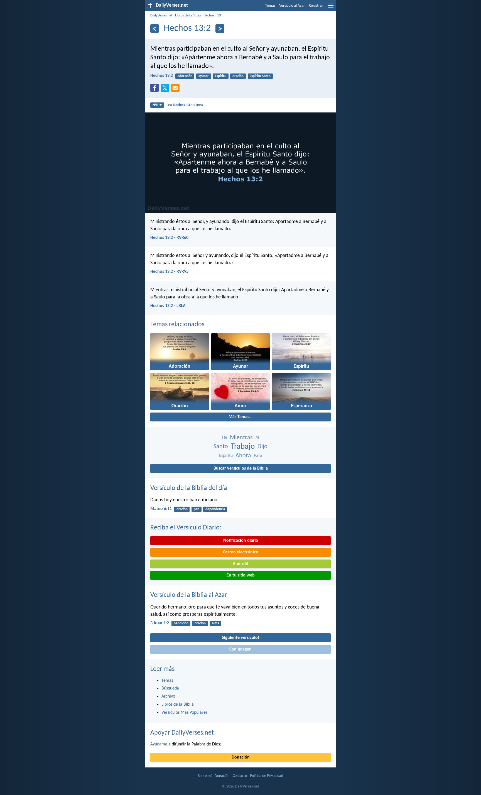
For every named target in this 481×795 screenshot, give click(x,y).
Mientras (241, 438)
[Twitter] (166, 89)
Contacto (240, 776)
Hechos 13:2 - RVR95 (169, 271)
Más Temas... (240, 417)
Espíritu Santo (260, 76)
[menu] (330, 8)
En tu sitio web (241, 575)
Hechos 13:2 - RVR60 (169, 237)
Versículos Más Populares (184, 712)
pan (196, 509)
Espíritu (220, 76)
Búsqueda (170, 688)
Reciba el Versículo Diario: (185, 527)
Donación (241, 757)
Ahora (243, 456)
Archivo (168, 696)
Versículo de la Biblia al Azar (188, 595)
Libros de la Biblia (188, 15)
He (224, 437)
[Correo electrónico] (176, 89)
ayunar (203, 76)
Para (258, 455)
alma (215, 623)
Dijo (262, 446)
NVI (155, 105)
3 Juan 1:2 (159, 623)
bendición (181, 623)
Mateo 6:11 (161, 509)
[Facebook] (155, 89)
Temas (270, 6)
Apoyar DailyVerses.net (182, 733)
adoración (185, 76)
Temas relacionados (177, 324)
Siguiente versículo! (240, 637)
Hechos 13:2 (161, 75)
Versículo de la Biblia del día (188, 488)
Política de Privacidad (266, 776)
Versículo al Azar (292, 6)
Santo (220, 446)
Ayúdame (158, 744)
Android (240, 564)
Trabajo (243, 447)
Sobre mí (205, 776)
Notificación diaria (240, 540)
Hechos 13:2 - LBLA (168, 306)
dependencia (215, 509)
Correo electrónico (240, 552)
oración (238, 76)
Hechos (208, 15)
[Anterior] (154, 28)
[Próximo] (219, 28)
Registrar (316, 6)
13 (219, 15)
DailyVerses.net (161, 15)
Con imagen (240, 649)
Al (257, 437)
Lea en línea (184, 105)
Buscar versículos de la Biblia (240, 468)
